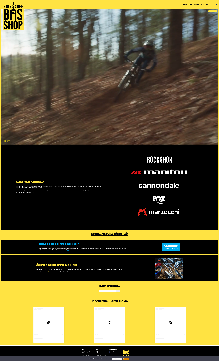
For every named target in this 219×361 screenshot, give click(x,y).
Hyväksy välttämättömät (117, 358)
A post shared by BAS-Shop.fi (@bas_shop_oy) (48, 340)
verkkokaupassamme (51, 271)
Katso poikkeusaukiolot (101, 355)
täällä (35, 192)
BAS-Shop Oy (113, 351)
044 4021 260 (87, 354)
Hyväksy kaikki (126, 358)
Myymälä (196, 4)
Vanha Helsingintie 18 (86, 351)
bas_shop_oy (113, 352)
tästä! (68, 249)
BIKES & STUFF (7, 141)
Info (207, 4)
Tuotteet (185, 4)
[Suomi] (217, 4)
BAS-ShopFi (112, 354)
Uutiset (202, 4)
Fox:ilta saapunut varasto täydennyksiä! (109, 234)
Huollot (190, 4)
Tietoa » (106, 358)
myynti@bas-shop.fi (86, 355)
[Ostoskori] (213, 5)
